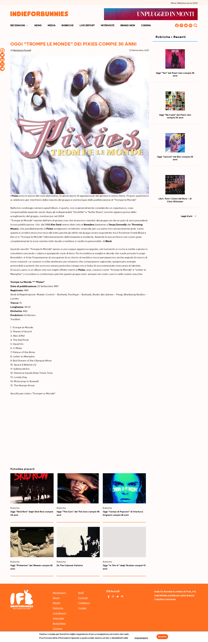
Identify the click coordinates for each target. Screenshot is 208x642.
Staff (81, 593)
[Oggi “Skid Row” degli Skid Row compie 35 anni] (31, 488)
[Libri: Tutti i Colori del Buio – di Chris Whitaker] (175, 185)
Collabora (84, 603)
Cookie (82, 608)
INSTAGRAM (181, 25)
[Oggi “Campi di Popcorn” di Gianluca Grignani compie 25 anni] (124, 488)
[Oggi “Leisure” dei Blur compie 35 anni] (175, 143)
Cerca (195, 25)
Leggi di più (187, 216)
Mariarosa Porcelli (22, 50)
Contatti (83, 598)
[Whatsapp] (2, 64)
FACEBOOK (177, 25)
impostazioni (141, 638)
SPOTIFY (190, 25)
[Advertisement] (175, 272)
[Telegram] (2, 68)
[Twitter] (2, 55)
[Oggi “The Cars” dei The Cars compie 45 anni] (78, 488)
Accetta (162, 637)
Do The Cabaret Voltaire (70, 565)
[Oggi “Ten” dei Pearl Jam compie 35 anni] (175, 59)
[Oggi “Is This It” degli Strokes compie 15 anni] (124, 542)
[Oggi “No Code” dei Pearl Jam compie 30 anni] (175, 101)
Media (51, 25)
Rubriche (68, 25)
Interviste (107, 25)
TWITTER (186, 25)
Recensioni (17, 25)
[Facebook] (2, 50)
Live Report (87, 25)
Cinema (146, 25)
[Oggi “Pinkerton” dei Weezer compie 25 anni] (31, 542)
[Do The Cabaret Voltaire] (78, 542)
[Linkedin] (2, 59)
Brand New (127, 25)
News (38, 25)
